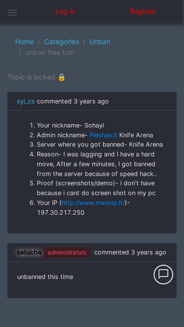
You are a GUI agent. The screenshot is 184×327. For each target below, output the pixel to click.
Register (143, 11)
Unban (99, 41)
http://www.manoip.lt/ (93, 202)
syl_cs (26, 101)
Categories (61, 41)
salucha (29, 252)
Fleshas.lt (103, 135)
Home (24, 41)
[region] (92, 175)
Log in (65, 11)
